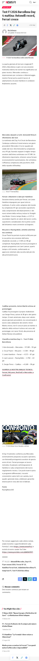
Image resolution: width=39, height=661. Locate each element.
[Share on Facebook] (7, 25)
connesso (14, 589)
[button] (4, 2)
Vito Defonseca (12, 30)
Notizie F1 (6, 7)
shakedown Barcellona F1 (27, 568)
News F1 (11, 2)
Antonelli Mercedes (17, 562)
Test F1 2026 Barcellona (20, 571)
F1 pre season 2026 (9, 564)
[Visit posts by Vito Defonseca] (4, 31)
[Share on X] (10, 25)
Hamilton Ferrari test (9, 568)
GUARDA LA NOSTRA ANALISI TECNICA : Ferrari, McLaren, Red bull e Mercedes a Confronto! (18, 372)
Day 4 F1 (28, 562)
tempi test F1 (6, 571)
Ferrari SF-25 (21, 564)
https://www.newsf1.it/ (23, 547)
